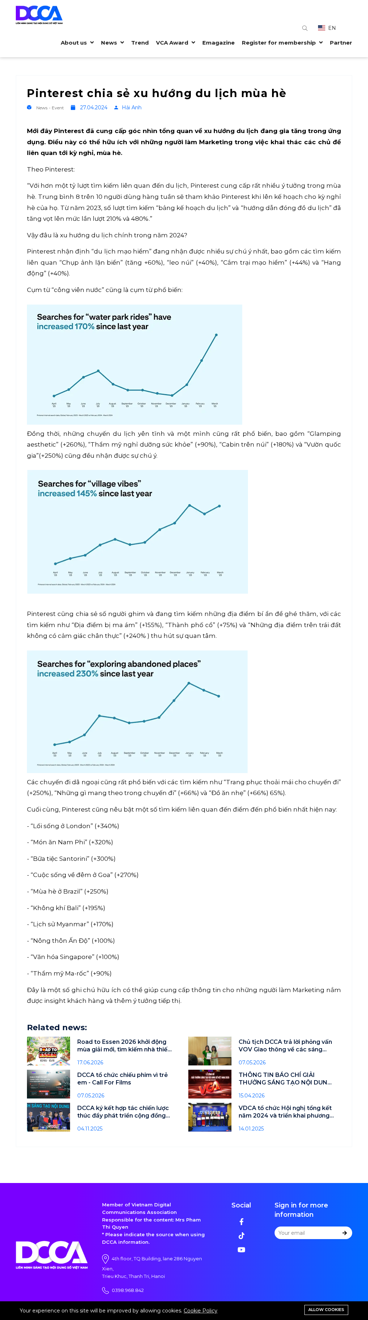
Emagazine (218, 42)
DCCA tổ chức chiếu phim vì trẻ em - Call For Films (122, 1079)
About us (74, 42)
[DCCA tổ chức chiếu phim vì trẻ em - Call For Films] (48, 1084)
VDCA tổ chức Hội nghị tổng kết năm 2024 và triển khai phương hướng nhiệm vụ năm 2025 (285, 1112)
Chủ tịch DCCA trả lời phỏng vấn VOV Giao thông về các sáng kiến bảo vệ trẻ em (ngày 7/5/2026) (285, 1045)
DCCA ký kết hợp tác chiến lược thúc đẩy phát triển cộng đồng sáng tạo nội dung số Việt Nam (123, 1112)
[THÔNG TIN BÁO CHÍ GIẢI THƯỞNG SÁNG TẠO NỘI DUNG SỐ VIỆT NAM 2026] (209, 1084)
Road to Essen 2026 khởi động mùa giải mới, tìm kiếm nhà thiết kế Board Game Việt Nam (123, 1045)
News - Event (50, 107)
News (110, 42)
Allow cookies (326, 1309)
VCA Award (173, 42)
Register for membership (279, 42)
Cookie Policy (200, 1310)
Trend (140, 42)
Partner (341, 42)
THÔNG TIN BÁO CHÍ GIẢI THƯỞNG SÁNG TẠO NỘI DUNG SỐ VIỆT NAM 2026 (285, 1079)
